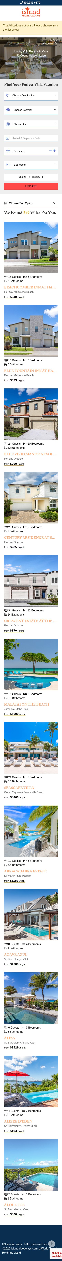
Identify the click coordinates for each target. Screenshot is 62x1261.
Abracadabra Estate (25, 872)
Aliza (9, 1039)
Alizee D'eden (18, 1122)
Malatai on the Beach (26, 705)
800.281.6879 (31, 2)
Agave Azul (15, 955)
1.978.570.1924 (39, 1244)
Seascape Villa (19, 788)
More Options (30, 177)
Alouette (14, 1205)
